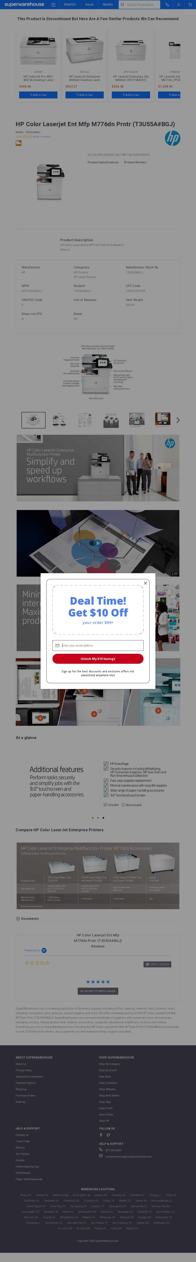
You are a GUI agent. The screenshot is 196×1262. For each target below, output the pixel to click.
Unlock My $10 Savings (98, 659)
